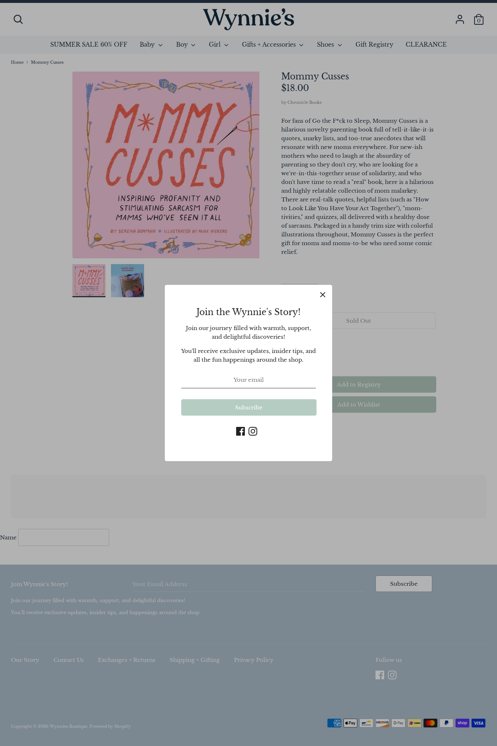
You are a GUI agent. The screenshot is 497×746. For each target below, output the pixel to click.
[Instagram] (253, 430)
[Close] (323, 294)
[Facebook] (240, 430)
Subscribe (249, 407)
